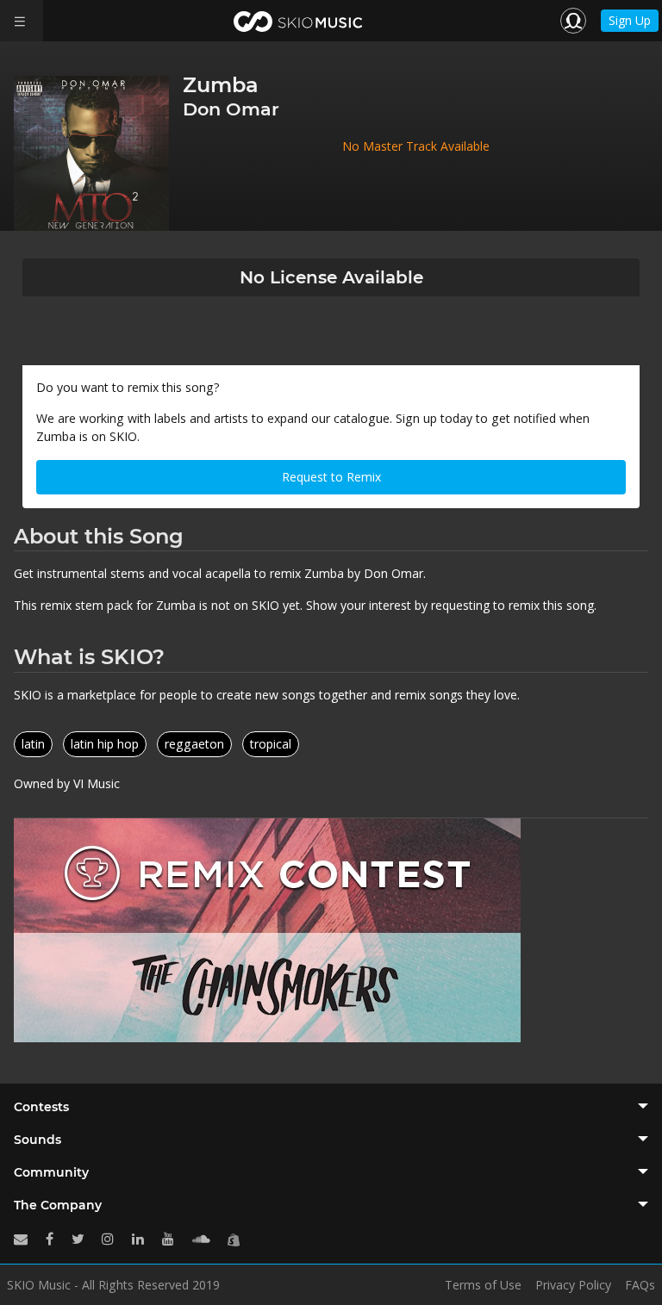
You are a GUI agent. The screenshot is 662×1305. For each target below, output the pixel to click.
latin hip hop (105, 744)
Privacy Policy (573, 1285)
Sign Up (630, 20)
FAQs (640, 1285)
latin (33, 744)
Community (51, 1172)
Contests (41, 1107)
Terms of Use (483, 1285)
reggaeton (194, 744)
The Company (58, 1205)
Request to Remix (331, 477)
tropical (270, 744)
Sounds (37, 1139)
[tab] (331, 1107)
